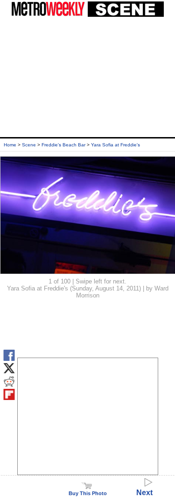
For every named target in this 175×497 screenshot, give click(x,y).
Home (10, 144)
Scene (29, 144)
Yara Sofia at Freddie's (115, 144)
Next (144, 493)
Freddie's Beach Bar (63, 144)
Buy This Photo (88, 493)
